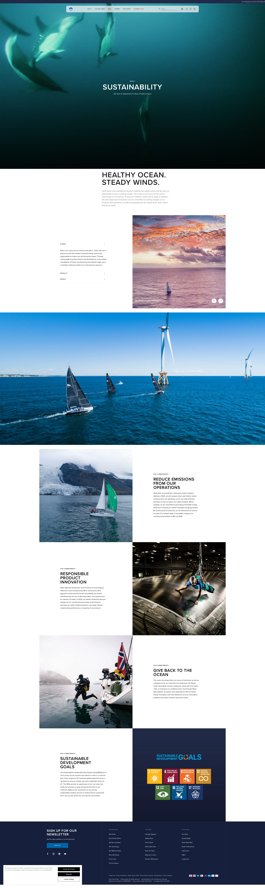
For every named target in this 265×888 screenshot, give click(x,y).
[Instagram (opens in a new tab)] (54, 854)
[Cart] (194, 9)
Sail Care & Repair (115, 842)
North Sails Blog (187, 842)
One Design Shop (115, 838)
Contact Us (185, 859)
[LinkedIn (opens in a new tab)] (59, 854)
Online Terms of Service (146, 875)
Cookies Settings (69, 879)
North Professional (188, 847)
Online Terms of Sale (133, 875)
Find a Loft (112, 859)
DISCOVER (185, 829)
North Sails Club (150, 847)
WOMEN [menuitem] (117, 9)
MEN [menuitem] (109, 9)
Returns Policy (150, 851)
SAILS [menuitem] (89, 9)
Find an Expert (114, 863)
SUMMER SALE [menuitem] (139, 9)
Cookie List (112, 875)
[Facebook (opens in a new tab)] (48, 854)
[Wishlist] (190, 9)
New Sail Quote (114, 855)
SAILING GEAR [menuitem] (100, 9)
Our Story (185, 834)
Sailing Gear (149, 838)
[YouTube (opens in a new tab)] (65, 854)
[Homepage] (71, 9)
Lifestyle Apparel (150, 834)
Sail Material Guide (115, 851)
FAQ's (184, 855)
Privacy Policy (158, 875)
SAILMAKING (113, 829)
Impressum (185, 851)
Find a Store (149, 842)
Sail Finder (112, 834)
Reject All (69, 874)
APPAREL (148, 829)
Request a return (150, 855)
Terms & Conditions (121, 875)
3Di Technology (114, 847)
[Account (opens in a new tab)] (186, 9)
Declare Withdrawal (151, 859)
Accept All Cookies (69, 869)
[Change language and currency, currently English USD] (182, 9)
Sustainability (186, 838)
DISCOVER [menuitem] (126, 9)
